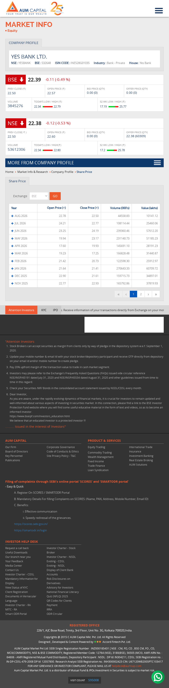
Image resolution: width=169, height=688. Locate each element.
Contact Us (12, 570)
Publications (12, 460)
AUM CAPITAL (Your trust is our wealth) (26, 8)
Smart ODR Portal (16, 613)
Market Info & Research (32, 172)
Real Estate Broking (141, 460)
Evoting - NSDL (56, 565)
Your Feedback (14, 561)
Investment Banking (141, 455)
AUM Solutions (138, 464)
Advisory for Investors (60, 587)
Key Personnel (14, 455)
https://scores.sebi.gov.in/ (31, 524)
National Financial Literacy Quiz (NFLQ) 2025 (63, 594)
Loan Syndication (98, 470)
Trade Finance (96, 465)
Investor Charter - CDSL (19, 574)
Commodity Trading (100, 452)
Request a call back (17, 548)
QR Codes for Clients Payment (59, 603)
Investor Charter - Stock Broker (61, 550)
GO (55, 196)
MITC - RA (11, 609)
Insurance (135, 451)
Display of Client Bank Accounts (60, 572)
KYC (43, 310)
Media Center (13, 565)
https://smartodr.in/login (30, 530)
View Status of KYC (16, 587)
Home (9, 172)
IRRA (49, 609)
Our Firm (10, 447)
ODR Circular (54, 613)
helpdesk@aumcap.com (126, 666)
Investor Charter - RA (18, 605)
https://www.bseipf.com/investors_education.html (40, 416)
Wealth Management (101, 457)
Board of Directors (16, 451)
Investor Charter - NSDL (61, 557)
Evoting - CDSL (55, 561)
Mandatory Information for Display (21, 581)
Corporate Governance (61, 447)
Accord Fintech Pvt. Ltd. (117, 642)
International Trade (140, 447)
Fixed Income (96, 461)
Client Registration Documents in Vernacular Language (20, 596)
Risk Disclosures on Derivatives (58, 581)
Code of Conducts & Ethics (63, 451)
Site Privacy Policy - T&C (61, 455)
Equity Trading (96, 447)
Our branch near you (18, 557)
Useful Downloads (16, 552)
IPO (55, 310)
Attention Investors (21, 310)
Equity (12, 31)
